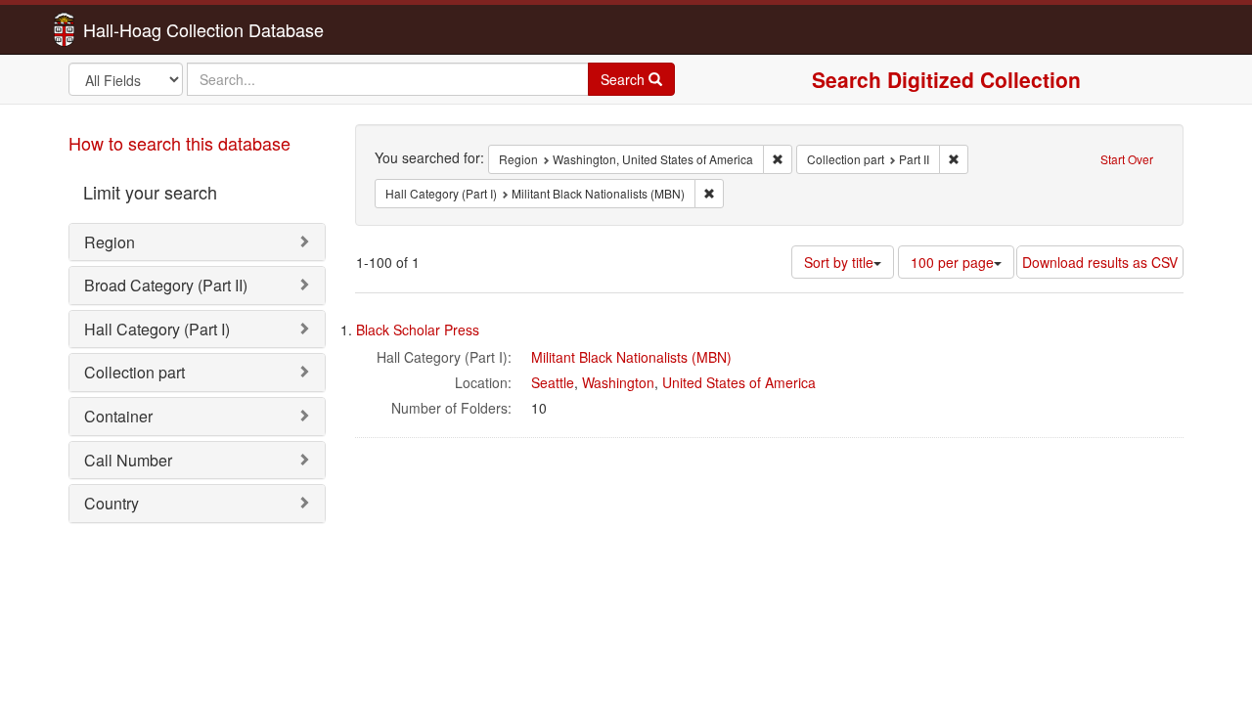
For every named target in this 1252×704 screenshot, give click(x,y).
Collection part (134, 372)
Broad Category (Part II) (165, 285)
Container (118, 416)
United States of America (739, 382)
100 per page (952, 262)
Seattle (552, 382)
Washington (618, 382)
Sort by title (838, 262)
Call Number (128, 460)
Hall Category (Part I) (157, 329)
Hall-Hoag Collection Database (142, 29)
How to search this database (179, 142)
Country (111, 503)
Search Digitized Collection (946, 79)
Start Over (1126, 159)
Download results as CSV (1100, 262)
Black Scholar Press (417, 329)
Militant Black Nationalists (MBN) (631, 357)
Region (109, 242)
